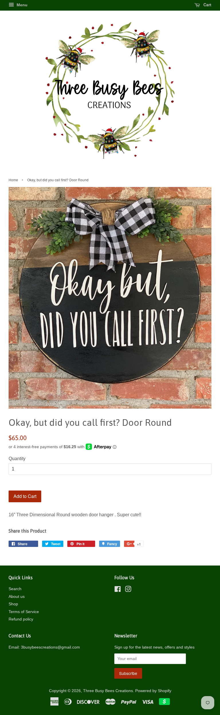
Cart (206, 4)
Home (13, 179)
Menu (21, 5)
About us (17, 596)
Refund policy (21, 619)
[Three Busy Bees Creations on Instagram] (128, 590)
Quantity (17, 458)
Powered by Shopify (153, 691)
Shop (13, 604)
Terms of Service (24, 612)
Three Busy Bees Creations (108, 691)
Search (15, 589)
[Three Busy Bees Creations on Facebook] (117, 590)
